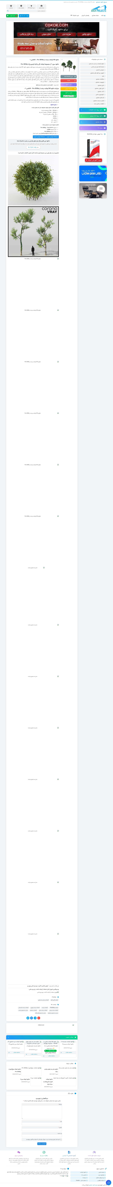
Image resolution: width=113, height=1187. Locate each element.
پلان (103, 76)
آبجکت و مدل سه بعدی (43, 1000)
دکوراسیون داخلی (100, 94)
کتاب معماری (101, 91)
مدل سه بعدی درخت (23, 1010)
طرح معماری (101, 85)
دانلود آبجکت (83, 1172)
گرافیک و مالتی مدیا (99, 104)
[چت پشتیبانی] (108, 1182)
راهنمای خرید (101, 1175)
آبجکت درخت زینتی (54, 1010)
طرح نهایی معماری (99, 88)
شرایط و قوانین (101, 1180)
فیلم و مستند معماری (98, 101)
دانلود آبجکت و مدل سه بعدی (96, 64)
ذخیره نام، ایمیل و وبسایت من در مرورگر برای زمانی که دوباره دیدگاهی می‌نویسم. (43, 1139)
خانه (102, 15)
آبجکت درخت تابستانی (23, 1007)
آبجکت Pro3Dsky (54, 1007)
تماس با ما (83, 1175)
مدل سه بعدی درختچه (53, 1013)
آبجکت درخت (45, 1007)
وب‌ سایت (60, 1133)
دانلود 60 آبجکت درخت (21, 67)
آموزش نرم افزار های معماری (97, 73)
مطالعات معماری (100, 79)
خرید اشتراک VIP (74, 15)
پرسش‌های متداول (100, 1178)
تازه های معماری (100, 98)
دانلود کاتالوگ (69, 85)
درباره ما (84, 1178)
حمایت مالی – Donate (81, 1180)
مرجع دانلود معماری (93, 1185)
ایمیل (60, 1127)
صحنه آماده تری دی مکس (97, 67)
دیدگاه (60, 1104)
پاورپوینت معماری (100, 82)
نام (61, 1121)
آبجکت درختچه (33, 1010)
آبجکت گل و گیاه (54, 1000)
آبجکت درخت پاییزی (35, 1007)
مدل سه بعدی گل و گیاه (40, 1013)
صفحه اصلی (101, 1172)
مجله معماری (95, 15)
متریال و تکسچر (100, 70)
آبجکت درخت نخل (43, 1010)
